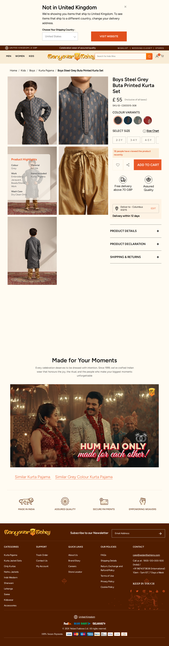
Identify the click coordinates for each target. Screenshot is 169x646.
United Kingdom (87, 617)
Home (13, 70)
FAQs (103, 555)
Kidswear (8, 600)
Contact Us (42, 560)
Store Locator (75, 572)
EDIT (153, 208)
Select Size (121, 131)
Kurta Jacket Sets (13, 560)
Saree (7, 594)
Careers (72, 566)
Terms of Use (107, 575)
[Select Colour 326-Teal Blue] (128, 121)
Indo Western (10, 577)
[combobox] (123, 56)
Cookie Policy (107, 587)
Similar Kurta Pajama (33, 476)
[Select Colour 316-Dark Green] (138, 121)
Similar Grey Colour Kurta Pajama (84, 476)
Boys (32, 70)
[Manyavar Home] (71, 56)
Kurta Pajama (46, 70)
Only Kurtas (10, 566)
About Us (73, 555)
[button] (8, 56)
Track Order (42, 555)
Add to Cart (148, 165)
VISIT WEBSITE (109, 36)
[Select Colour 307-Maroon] (148, 121)
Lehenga (8, 588)
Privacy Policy (107, 581)
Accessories (10, 605)
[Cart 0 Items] (162, 56)
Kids (23, 70)
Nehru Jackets (11, 572)
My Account (42, 566)
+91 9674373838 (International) (149, 568)
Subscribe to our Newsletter (89, 533)
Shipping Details (109, 560)
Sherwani (8, 583)
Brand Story (74, 560)
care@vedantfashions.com (146, 555)
